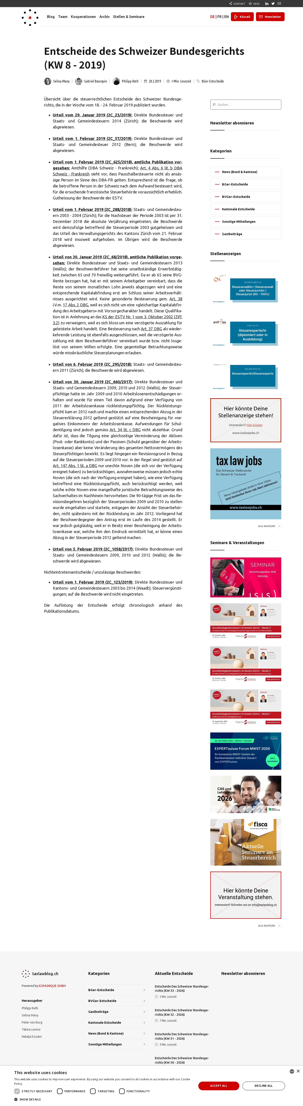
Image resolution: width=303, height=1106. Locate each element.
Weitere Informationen (38, 1084)
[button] (102, 1099)
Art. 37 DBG (151, 329)
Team (62, 17)
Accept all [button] (218, 1086)
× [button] (298, 1071)
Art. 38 (175, 299)
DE (212, 17)
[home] (30, 16)
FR (219, 17)
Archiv (104, 17)
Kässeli (245, 16)
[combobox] (292, 1071)
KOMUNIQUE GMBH (52, 986)
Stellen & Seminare (128, 17)
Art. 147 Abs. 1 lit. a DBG (75, 465)
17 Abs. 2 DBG (75, 305)
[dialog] (151, 1086)
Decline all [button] (264, 1086)
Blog (51, 17)
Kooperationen (83, 17)
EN (226, 17)
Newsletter (273, 16)
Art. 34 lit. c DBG (125, 429)
